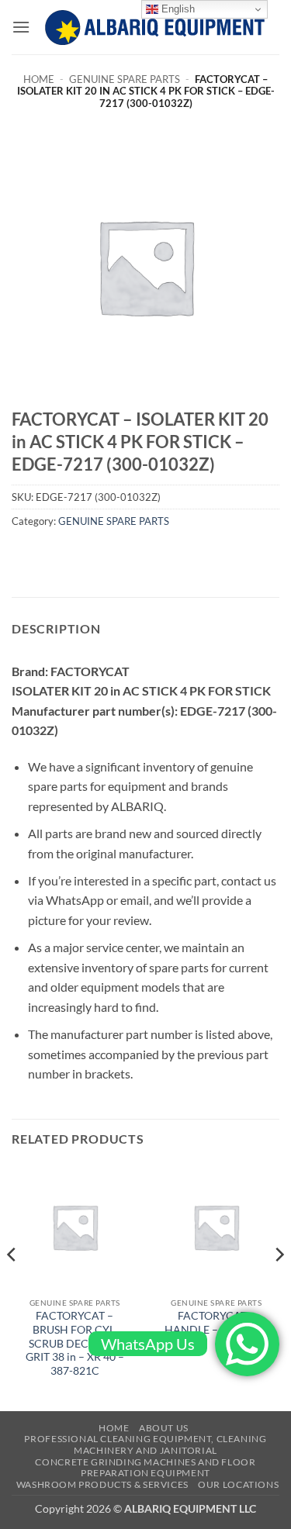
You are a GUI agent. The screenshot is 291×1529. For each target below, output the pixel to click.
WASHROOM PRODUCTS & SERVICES (102, 1484)
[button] (21, 27)
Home (38, 79)
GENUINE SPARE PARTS (124, 79)
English (176, 9)
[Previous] (12, 1286)
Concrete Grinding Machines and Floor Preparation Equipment (145, 1467)
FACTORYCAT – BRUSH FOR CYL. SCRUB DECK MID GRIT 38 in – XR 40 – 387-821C (75, 1343)
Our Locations (238, 1484)
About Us (164, 1428)
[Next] (278, 1286)
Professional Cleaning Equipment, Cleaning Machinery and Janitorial (145, 1444)
